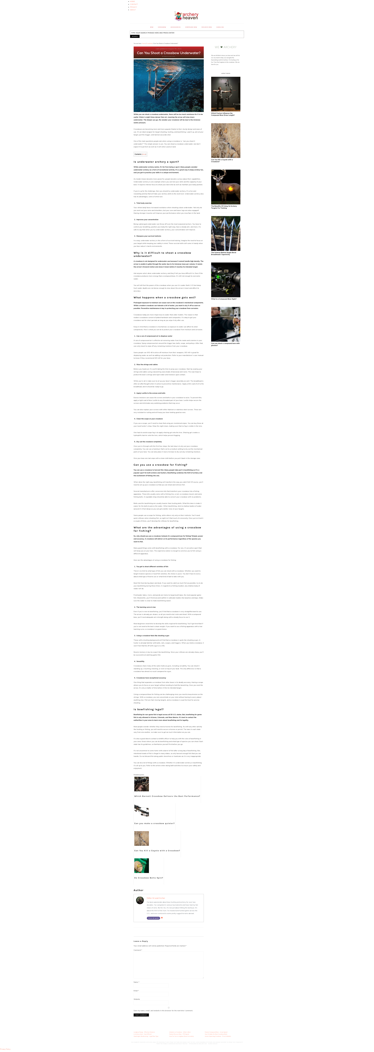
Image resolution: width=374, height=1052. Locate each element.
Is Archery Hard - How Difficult (143, 1034)
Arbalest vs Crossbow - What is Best (180, 1032)
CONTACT (134, 4)
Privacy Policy (5, 1049)
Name (136, 982)
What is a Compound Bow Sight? (224, 299)
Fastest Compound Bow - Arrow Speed (216, 1032)
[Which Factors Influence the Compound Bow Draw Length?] (225, 111)
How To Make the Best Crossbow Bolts (216, 1034)
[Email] (162, 918)
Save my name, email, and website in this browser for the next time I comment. (163, 1011)
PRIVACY (133, 7)
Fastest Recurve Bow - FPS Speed (179, 1034)
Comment (138, 950)
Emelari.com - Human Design (208, 1043)
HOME (132, 1)
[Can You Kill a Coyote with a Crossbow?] (225, 157)
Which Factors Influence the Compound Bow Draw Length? (223, 114)
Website (137, 999)
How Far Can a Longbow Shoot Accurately (181, 1036)
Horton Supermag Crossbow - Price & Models (218, 1036)
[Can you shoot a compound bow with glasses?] (225, 341)
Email (136, 991)
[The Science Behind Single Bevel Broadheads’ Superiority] (225, 250)
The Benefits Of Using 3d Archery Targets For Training (224, 207)
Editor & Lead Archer (169, 56)
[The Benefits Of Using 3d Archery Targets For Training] (225, 204)
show (144, 154)
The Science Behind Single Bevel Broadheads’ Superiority (223, 253)
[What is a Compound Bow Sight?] (225, 297)
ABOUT (133, 10)
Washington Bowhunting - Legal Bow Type (146, 1036)
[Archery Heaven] (187, 21)
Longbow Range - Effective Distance (144, 1032)
